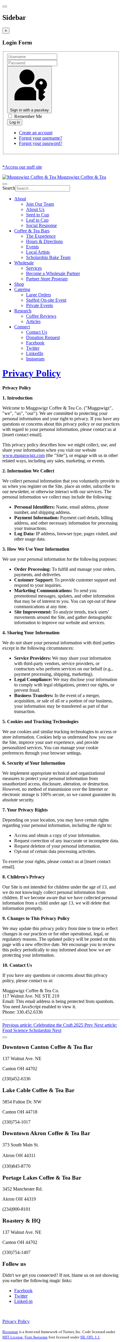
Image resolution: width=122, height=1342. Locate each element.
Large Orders (38, 294)
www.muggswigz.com (23, 455)
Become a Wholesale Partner (53, 273)
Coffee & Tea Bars (31, 230)
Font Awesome (36, 1337)
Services (34, 268)
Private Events (39, 305)
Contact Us (36, 332)
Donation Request (43, 337)
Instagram (35, 358)
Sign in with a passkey (29, 110)
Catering (22, 289)
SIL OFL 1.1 (90, 1337)
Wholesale (24, 262)
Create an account (35, 132)
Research (22, 310)
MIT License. (13, 1337)
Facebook (35, 342)
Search (8, 188)
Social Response (41, 225)
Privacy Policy (31, 373)
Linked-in (23, 1301)
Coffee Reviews (41, 316)
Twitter (32, 348)
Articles (33, 321)
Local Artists (38, 252)
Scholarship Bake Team (48, 257)
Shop (19, 284)
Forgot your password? (40, 143)
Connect (22, 326)
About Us (35, 209)
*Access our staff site (22, 167)
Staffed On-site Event (46, 300)
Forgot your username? (40, 137)
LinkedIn (34, 353)
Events (32, 246)
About (20, 198)
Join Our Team (40, 204)
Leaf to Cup (37, 220)
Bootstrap (10, 1332)
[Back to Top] (4, 1037)
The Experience (41, 236)
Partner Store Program (47, 278)
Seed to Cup (37, 214)
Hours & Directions (44, 241)
